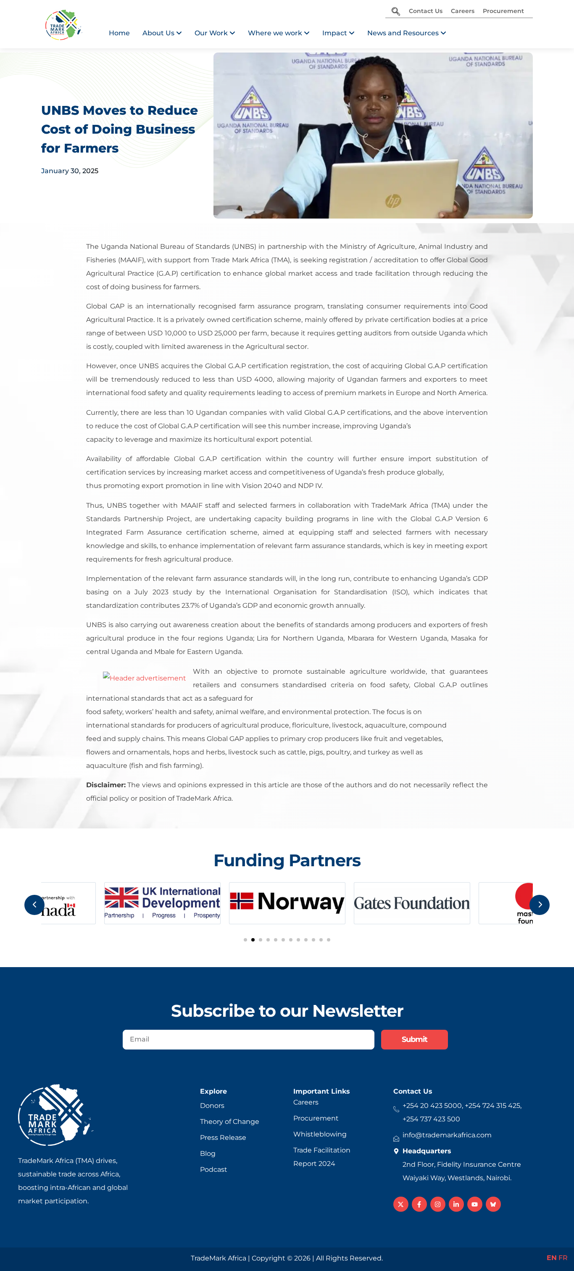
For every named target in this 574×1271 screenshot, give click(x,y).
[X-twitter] (400, 1204)
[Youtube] (474, 1204)
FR (563, 1258)
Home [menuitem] (119, 33)
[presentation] (34, 905)
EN (552, 1258)
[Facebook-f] (419, 1204)
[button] (245, 939)
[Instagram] (437, 1204)
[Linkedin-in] (456, 1204)
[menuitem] (162, 33)
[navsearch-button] (395, 12)
